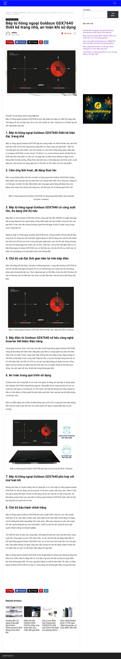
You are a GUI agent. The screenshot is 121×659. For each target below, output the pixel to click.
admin (14, 33)
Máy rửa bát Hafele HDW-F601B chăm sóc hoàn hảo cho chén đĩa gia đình (32, 625)
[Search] (115, 3)
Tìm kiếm (86, 10)
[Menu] (5, 3)
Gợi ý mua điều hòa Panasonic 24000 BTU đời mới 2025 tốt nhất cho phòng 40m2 (50, 625)
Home (8, 13)
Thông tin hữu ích (19, 13)
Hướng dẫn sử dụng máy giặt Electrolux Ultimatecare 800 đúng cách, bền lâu (14, 626)
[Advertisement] (49, 104)
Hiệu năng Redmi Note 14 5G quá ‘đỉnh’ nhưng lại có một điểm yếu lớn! (68, 624)
